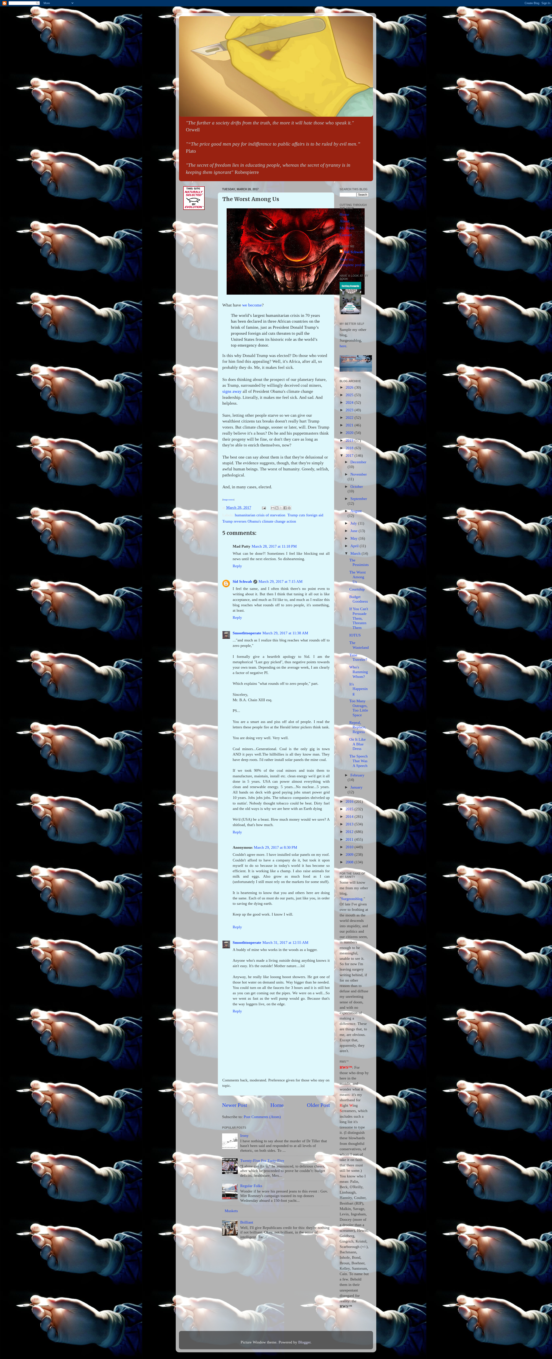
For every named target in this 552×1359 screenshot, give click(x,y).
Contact (346, 235)
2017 (350, 455)
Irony (244, 1135)
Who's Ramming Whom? (358, 672)
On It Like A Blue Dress (357, 744)
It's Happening (358, 689)
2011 (350, 839)
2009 (350, 854)
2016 (350, 801)
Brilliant (246, 1222)
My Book (347, 228)
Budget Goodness (358, 599)
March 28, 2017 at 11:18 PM (274, 546)
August (356, 511)
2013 (350, 824)
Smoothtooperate (247, 633)
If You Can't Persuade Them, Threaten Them (358, 618)
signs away (232, 391)
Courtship (357, 589)
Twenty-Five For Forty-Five (262, 1160)
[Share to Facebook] (285, 508)
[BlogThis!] (277, 508)
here (343, 346)
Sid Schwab (242, 581)
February (357, 775)
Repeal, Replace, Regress (357, 727)
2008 (350, 862)
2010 (350, 847)
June (354, 531)
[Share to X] (281, 508)
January (356, 787)
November (358, 474)
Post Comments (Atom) (262, 1117)
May (354, 538)
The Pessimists (359, 562)
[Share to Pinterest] (289, 508)
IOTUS (355, 635)
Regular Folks (251, 1186)
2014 (350, 816)
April (355, 546)
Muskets (231, 1211)
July (354, 523)
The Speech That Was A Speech (358, 761)
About (344, 221)
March (356, 553)
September (358, 498)
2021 (350, 425)
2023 (350, 410)
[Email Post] (263, 507)
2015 (350, 809)
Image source (228, 500)
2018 (350, 448)
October (356, 486)
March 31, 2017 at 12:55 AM (285, 942)
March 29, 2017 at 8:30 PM (275, 847)
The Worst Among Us (357, 577)
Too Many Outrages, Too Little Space (358, 708)
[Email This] (273, 508)
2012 (350, 832)
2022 (350, 417)
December (358, 462)
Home (277, 1105)
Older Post (318, 1105)
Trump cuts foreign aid (305, 515)
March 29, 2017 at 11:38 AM (285, 633)
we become (252, 305)
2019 (350, 440)
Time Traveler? (358, 657)
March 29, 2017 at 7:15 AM (281, 581)
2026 (350, 387)
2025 (350, 395)
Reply (237, 566)
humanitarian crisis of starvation (260, 515)
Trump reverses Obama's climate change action (259, 521)
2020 (350, 432)
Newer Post (234, 1105)
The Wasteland (359, 645)
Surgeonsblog (351, 899)
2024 (350, 402)
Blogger (304, 1342)
